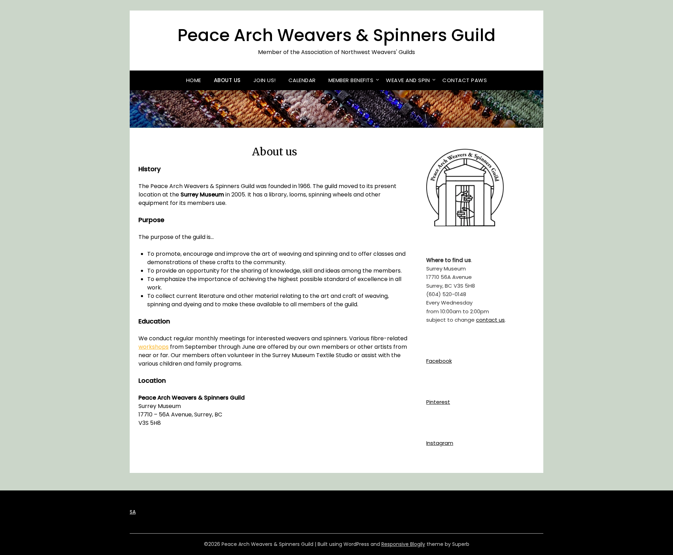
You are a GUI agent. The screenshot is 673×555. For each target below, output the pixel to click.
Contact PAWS (464, 80)
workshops (153, 347)
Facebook (439, 361)
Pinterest (438, 402)
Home (193, 80)
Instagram (439, 443)
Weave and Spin (408, 80)
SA (133, 511)
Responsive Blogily (403, 544)
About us (227, 80)
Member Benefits (351, 80)
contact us (490, 319)
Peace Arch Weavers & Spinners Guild (336, 35)
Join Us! (264, 80)
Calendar (302, 80)
